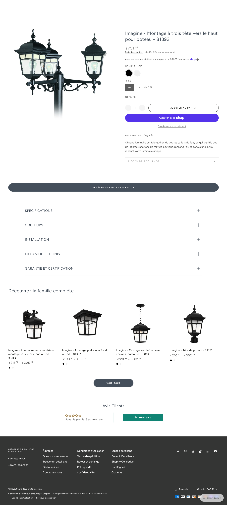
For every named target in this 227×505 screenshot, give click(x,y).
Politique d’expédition (46, 498)
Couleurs (117, 472)
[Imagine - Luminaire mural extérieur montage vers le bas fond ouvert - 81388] (32, 323)
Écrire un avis (143, 417)
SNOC (19, 489)
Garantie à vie (51, 467)
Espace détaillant (122, 450)
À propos (48, 450)
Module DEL (145, 88)
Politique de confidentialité (94, 493)
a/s (131, 88)
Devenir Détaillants (123, 456)
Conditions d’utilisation (22, 498)
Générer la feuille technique (113, 187)
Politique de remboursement (66, 493)
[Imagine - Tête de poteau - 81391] (194, 323)
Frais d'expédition (134, 52)
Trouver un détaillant (55, 461)
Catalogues (118, 467)
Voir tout (114, 383)
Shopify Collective (123, 461)
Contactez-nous (16, 458)
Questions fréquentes (55, 456)
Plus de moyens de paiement (172, 126)
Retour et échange (88, 461)
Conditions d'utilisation (90, 450)
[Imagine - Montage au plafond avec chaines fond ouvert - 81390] (140, 323)
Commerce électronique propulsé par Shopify (29, 494)
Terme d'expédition (88, 456)
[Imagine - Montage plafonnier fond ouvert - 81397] (86, 323)
